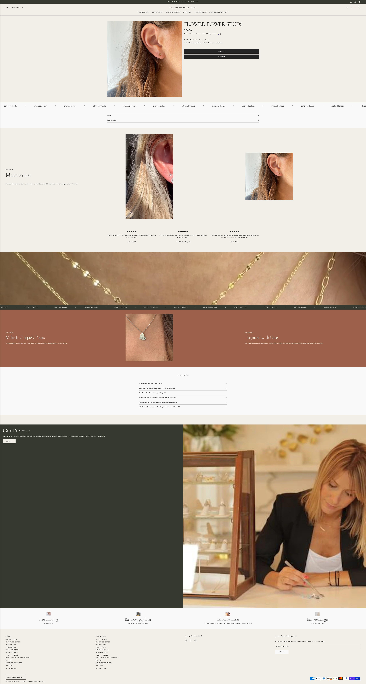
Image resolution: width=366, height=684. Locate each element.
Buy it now (221, 56)
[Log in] (351, 8)
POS (29, 681)
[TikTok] (359, 2)
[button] (8, 338)
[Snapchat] (355, 2)
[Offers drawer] (355, 8)
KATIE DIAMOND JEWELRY (183, 7)
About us (9, 441)
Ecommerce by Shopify (39, 681)
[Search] (347, 8)
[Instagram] (351, 2)
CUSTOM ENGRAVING (38, 307)
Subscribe (282, 652)
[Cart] (359, 8)
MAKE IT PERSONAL (7, 307)
